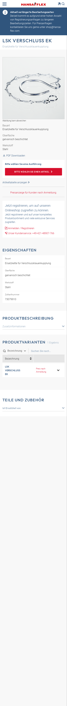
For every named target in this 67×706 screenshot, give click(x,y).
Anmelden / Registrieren (20, 228)
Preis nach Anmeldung (41, 370)
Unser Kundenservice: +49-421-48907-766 (30, 233)
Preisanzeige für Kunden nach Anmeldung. (33, 192)
